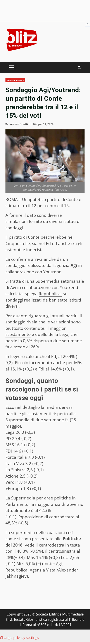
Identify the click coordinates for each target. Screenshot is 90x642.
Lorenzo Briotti (18, 124)
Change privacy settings (19, 637)
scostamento (18, 334)
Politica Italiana (15, 80)
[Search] (79, 67)
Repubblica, (50, 293)
